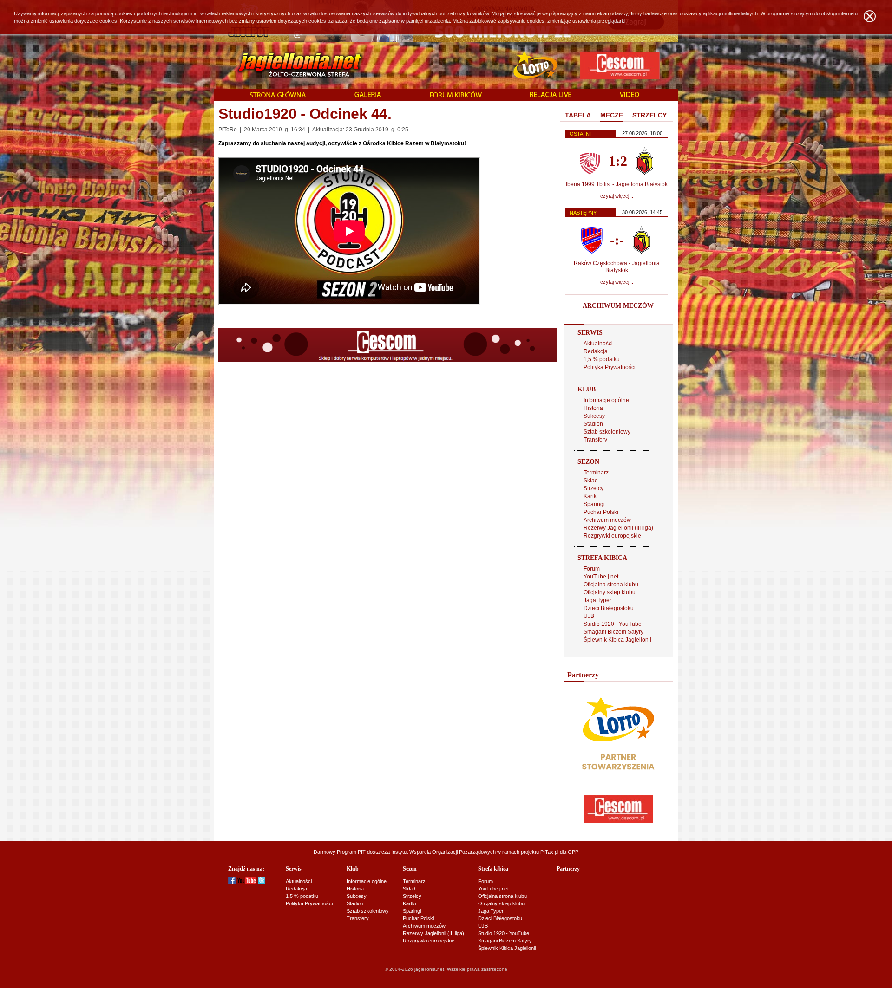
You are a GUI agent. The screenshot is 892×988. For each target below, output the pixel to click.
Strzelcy (593, 488)
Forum (592, 569)
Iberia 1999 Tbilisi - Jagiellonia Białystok (617, 184)
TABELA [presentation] (578, 115)
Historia (593, 408)
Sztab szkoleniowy (607, 432)
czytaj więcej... (616, 196)
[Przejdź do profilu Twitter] (261, 882)
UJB (589, 616)
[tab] (577, 115)
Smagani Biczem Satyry (613, 632)
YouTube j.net (601, 576)
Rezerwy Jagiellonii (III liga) (618, 528)
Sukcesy (594, 416)
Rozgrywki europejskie (612, 536)
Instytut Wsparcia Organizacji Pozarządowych (443, 852)
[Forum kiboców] (456, 95)
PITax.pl (549, 852)
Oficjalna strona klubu (611, 584)
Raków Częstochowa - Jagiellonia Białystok (617, 266)
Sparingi (594, 504)
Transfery (595, 439)
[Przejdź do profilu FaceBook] (232, 882)
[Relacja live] (550, 95)
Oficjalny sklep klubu (610, 592)
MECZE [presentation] (611, 115)
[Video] (629, 95)
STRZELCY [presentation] (649, 115)
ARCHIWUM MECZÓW (618, 305)
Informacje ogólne (606, 400)
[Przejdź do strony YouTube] (246, 882)
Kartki (591, 496)
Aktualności (598, 343)
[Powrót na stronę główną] (290, 65)
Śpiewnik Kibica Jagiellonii (617, 640)
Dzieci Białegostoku (609, 608)
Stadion (593, 424)
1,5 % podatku (602, 359)
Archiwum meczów (607, 520)
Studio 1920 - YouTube (613, 624)
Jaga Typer (597, 600)
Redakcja (596, 351)
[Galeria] (367, 95)
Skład (591, 480)
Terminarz (596, 472)
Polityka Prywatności (610, 367)
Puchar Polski (601, 512)
